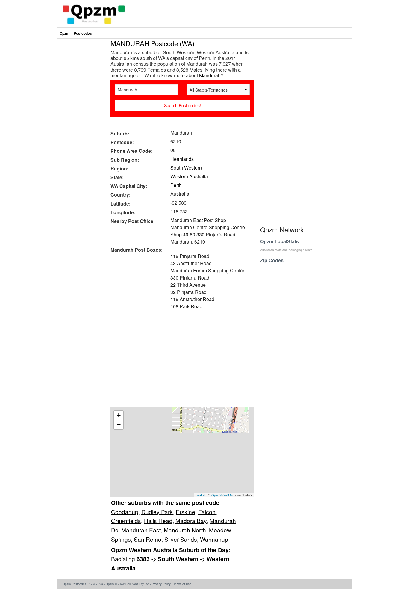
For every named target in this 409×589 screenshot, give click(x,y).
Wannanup (214, 539)
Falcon (207, 512)
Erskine (185, 512)
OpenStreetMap (222, 495)
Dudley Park (157, 512)
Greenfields (126, 520)
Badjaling (124, 559)
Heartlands (182, 158)
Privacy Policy (161, 584)
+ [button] (119, 415)
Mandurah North (185, 530)
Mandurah (210, 75)
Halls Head (158, 520)
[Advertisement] (179, 364)
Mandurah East (141, 530)
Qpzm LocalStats (286, 245)
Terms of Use (182, 584)
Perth (176, 185)
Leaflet (200, 495)
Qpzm (64, 33)
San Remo (147, 539)
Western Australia (189, 176)
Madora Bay (191, 520)
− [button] (119, 424)
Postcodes (83, 33)
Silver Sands (180, 539)
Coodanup (124, 512)
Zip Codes (272, 260)
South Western (186, 167)
